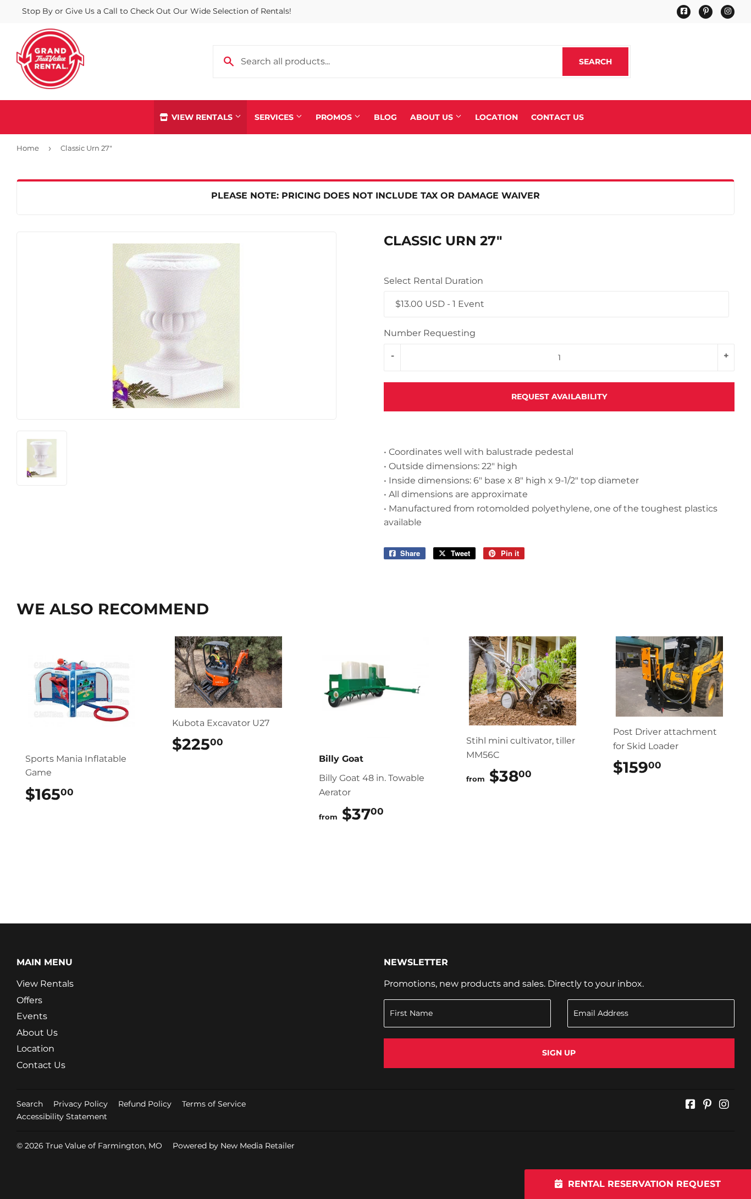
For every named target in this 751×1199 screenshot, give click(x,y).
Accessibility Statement (61, 1116)
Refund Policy (145, 1103)
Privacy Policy (80, 1103)
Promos (335, 117)
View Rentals (202, 117)
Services (275, 117)
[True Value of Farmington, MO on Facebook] (690, 1105)
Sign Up (559, 1053)
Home (27, 148)
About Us (432, 117)
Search (603, 62)
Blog (385, 117)
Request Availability (559, 397)
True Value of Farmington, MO (104, 1145)
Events (31, 1016)
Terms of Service (214, 1103)
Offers (29, 1000)
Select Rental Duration (433, 281)
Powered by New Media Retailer (234, 1145)
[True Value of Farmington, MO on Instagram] (724, 1105)
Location (496, 117)
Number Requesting (430, 333)
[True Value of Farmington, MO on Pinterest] (707, 1105)
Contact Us (557, 117)
